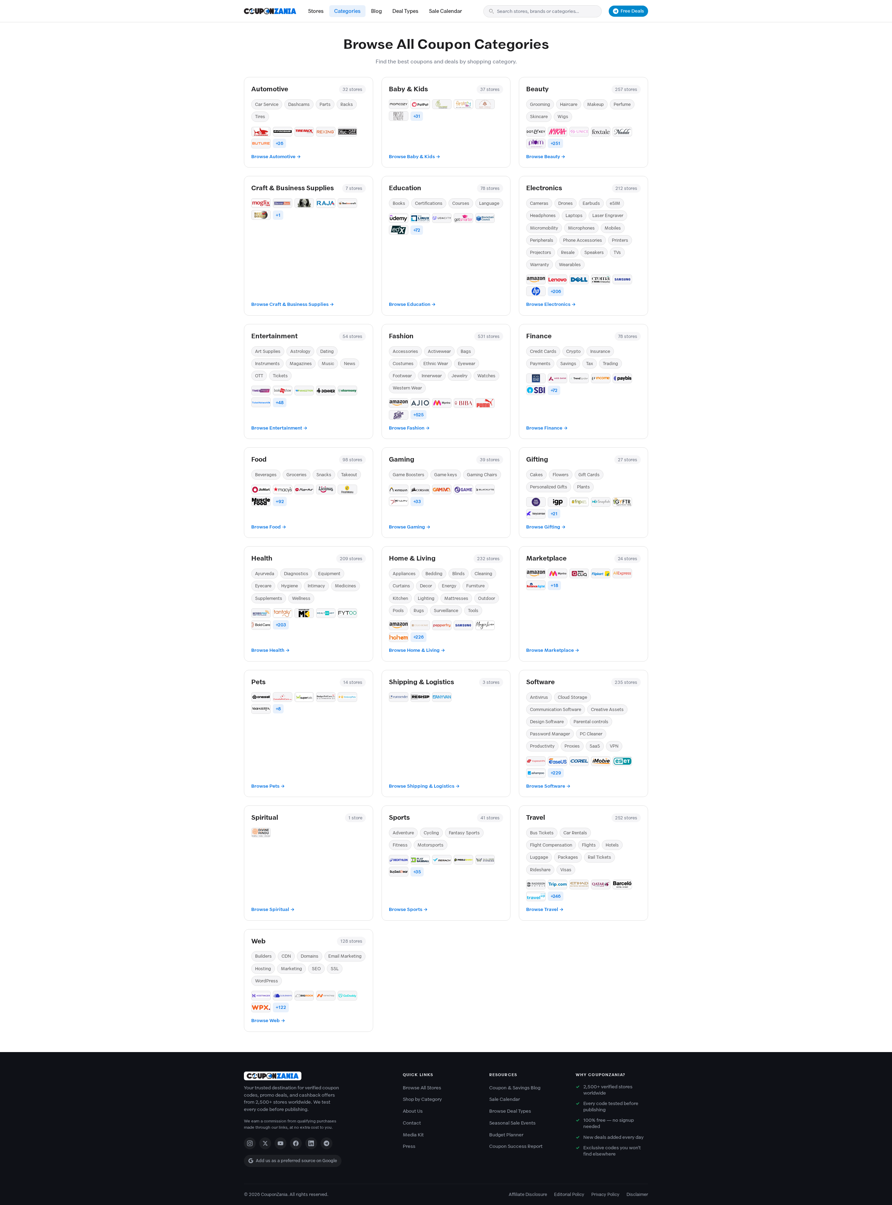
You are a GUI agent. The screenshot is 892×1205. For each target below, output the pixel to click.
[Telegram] (326, 1143)
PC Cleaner (591, 733)
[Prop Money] (304, 203)
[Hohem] (398, 637)
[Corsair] (420, 489)
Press (409, 1146)
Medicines (345, 585)
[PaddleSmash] (463, 860)
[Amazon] (536, 279)
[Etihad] (579, 884)
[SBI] (536, 390)
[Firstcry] (463, 104)
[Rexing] (326, 132)
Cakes (536, 474)
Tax (589, 363)
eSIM (615, 203)
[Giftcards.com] (536, 502)
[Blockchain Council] (485, 218)
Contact (412, 1123)
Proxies (572, 746)
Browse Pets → (268, 786)
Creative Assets (607, 709)
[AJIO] (420, 403)
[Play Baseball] (420, 860)
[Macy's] (282, 489)
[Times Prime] (261, 390)
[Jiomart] (261, 489)
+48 (280, 402)
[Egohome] (420, 625)
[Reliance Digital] (536, 585)
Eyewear (466, 363)
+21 (554, 513)
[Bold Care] (261, 625)
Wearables (570, 264)
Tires (260, 116)
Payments (540, 363)
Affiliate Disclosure (528, 1194)
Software (540, 682)
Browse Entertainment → (279, 428)
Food (259, 459)
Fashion (401, 336)
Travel (535, 817)
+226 (418, 637)
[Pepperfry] (442, 625)
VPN (614, 746)
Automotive (269, 89)
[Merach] (442, 860)
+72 (416, 230)
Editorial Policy (569, 1194)
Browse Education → (412, 304)
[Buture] (261, 143)
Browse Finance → (547, 428)
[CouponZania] (316, 1076)
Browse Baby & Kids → (414, 156)
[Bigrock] (304, 996)
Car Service (266, 104)
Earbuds (591, 203)
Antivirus (539, 697)
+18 (554, 585)
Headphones (543, 215)
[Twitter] (265, 1143)
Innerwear (432, 375)
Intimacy (316, 585)
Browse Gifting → (546, 527)
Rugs (419, 610)
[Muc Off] (347, 132)
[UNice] (579, 132)
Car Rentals (575, 832)
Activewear (439, 351)
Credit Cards (543, 351)
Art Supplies (267, 351)
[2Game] (463, 489)
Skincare (539, 116)
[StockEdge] (536, 378)
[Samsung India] (622, 279)
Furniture (475, 585)
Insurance (600, 351)
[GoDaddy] (347, 996)
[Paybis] (622, 378)
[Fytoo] (347, 613)
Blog (376, 11)
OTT (259, 375)
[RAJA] (326, 203)
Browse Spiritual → (272, 909)
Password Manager (550, 733)
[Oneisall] (261, 697)
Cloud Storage (572, 697)
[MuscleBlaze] (304, 613)
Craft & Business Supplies (292, 188)
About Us (413, 1111)
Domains (309, 956)
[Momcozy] (398, 104)
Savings (568, 363)
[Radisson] (536, 884)
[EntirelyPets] (347, 697)
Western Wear (407, 388)
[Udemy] (398, 218)
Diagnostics (296, 573)
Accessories (405, 351)
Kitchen (400, 598)
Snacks (323, 474)
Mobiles (613, 228)
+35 (417, 871)
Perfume (622, 104)
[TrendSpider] (579, 378)
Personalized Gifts (548, 486)
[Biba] (463, 403)
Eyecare (263, 585)
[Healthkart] (326, 613)
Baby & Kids (408, 89)
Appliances (404, 573)
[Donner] (326, 390)
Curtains (401, 585)
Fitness (400, 845)
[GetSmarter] (463, 218)
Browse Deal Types (510, 1111)
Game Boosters (408, 474)
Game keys (445, 474)
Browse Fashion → (409, 428)
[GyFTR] (622, 502)
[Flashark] (261, 132)
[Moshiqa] (261, 709)
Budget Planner (506, 1134)
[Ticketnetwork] (261, 402)
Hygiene (289, 585)
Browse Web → (268, 1020)
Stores (316, 11)
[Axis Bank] (557, 378)
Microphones (581, 228)
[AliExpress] (622, 573)
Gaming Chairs (482, 474)
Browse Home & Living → (417, 650)
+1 (278, 215)
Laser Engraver (607, 215)
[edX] (398, 230)
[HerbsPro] (261, 613)
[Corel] (579, 761)
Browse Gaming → (409, 527)
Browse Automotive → (276, 156)
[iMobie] (600, 761)
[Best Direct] (261, 215)
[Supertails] (304, 697)
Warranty (539, 264)
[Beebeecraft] (347, 203)
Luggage (539, 857)
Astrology (300, 351)
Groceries (296, 474)
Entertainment (274, 336)
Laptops (574, 215)
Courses (460, 203)
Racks (346, 104)
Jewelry (460, 375)
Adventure (403, 832)
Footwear (402, 375)
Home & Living (412, 558)
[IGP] (557, 502)
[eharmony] (347, 390)
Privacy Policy (605, 1194)
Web (258, 941)
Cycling (431, 832)
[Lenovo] (557, 279)
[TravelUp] (536, 896)
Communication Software (555, 709)
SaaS (595, 746)
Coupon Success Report (516, 1146)
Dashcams (299, 104)
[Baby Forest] (485, 104)
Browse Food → (268, 527)
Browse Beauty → (545, 156)
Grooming (540, 104)
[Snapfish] (600, 502)
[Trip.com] (557, 884)
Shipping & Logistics (421, 682)
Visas (565, 869)
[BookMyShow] (282, 390)
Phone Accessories (582, 240)
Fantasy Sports (464, 832)
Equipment (329, 573)
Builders (263, 956)
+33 (417, 501)
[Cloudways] (282, 996)
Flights (589, 845)
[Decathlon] (398, 860)
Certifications (429, 203)
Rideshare (540, 869)
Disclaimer (637, 1194)
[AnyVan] (442, 697)
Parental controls (591, 721)
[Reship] (420, 697)
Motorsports (430, 845)
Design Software (547, 721)
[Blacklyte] (485, 489)
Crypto (573, 351)
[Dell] (579, 279)
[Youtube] (280, 1143)
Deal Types (405, 11)
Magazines (301, 363)
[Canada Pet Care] (282, 697)
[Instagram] (250, 1143)
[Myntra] (442, 403)
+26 (279, 143)
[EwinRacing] (398, 501)
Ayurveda (264, 573)
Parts (325, 104)
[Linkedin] (311, 1143)
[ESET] (622, 761)
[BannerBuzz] (282, 203)
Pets (258, 682)
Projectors (540, 252)
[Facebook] (296, 1143)
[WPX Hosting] (261, 1007)
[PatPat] (420, 104)
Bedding (434, 573)
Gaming (401, 459)
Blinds (458, 573)
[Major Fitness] (485, 860)
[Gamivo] (442, 489)
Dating (327, 351)
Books (399, 203)
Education (405, 188)
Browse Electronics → (551, 304)
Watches (486, 375)
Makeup (595, 104)
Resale (568, 252)
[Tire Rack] (304, 132)
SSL (335, 968)
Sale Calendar (445, 11)
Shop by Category (422, 1099)
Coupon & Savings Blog (514, 1087)
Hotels (612, 845)
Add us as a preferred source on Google (296, 1160)
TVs (617, 252)
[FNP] (579, 502)
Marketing (291, 968)
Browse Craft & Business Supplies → (292, 304)
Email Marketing (345, 956)
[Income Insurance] (600, 378)
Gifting (537, 459)
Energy (449, 585)
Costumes (403, 363)
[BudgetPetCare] (326, 697)
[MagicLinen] (485, 625)
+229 (556, 772)
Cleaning (483, 573)
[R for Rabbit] (442, 104)
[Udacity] (442, 218)
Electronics (544, 188)
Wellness (301, 598)
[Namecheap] (326, 996)
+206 (556, 291)
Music (328, 363)
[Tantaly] (282, 613)
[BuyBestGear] (398, 871)
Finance (539, 336)
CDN (286, 956)
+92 (280, 501)
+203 (281, 624)
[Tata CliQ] (579, 573)
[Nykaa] (557, 132)
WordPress (266, 980)
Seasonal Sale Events (512, 1123)
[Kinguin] (398, 489)
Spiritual (264, 817)
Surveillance (446, 610)
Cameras (539, 203)
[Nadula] (622, 132)
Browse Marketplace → (552, 650)
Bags (466, 351)
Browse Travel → (544, 909)
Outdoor (486, 598)
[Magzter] (304, 390)
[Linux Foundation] (420, 218)
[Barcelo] (622, 884)
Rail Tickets (599, 857)
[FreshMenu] (347, 489)
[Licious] (326, 489)
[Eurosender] (398, 697)
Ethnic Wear (435, 363)
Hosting (263, 968)
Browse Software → (548, 786)
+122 (281, 1007)
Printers (620, 240)
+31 (416, 116)
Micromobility (544, 228)
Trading (610, 363)
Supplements (268, 598)
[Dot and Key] (536, 132)
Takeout (349, 474)
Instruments (267, 363)
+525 (418, 414)
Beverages (266, 474)
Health (261, 558)
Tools (473, 610)
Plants (583, 486)
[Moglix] (261, 203)
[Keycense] (536, 514)
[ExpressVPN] (536, 761)
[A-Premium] (282, 132)
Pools (398, 610)
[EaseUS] (557, 761)
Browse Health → (270, 650)
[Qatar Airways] (600, 884)
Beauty (537, 89)
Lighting (426, 598)
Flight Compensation (551, 845)
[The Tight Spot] (398, 415)
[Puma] (485, 403)
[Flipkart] (600, 573)
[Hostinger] (261, 996)
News (349, 363)
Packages (568, 857)
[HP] (536, 291)
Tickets (280, 375)
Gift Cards (589, 474)
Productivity (542, 746)
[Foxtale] (600, 132)
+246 (556, 896)
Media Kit (413, 1134)
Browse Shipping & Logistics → (424, 786)
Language (489, 203)
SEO (316, 968)
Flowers (561, 474)
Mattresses (456, 598)
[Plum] (536, 143)
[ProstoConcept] (398, 116)
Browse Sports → (408, 909)
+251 (555, 143)
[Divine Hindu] (261, 832)
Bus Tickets (542, 832)
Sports (399, 817)
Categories (347, 11)
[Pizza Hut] (304, 489)
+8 (278, 708)
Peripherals (541, 240)
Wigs (563, 116)
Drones (565, 203)
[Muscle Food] (261, 501)
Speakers (594, 252)
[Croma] (600, 279)
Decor (426, 585)
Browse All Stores (422, 1087)
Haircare (568, 104)
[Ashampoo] (536, 773)
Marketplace (546, 558)
